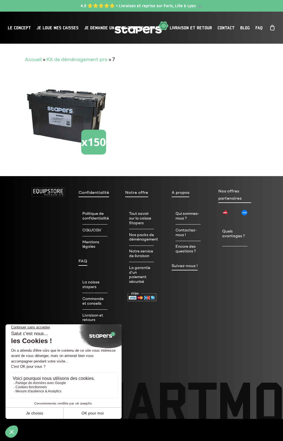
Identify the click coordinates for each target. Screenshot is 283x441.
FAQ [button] (82, 261)
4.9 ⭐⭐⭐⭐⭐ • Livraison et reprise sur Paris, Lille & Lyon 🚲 (141, 5)
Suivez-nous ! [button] (185, 265)
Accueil (33, 59)
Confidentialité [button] (93, 192)
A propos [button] (180, 192)
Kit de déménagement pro (77, 59)
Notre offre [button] (136, 192)
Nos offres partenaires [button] (230, 195)
